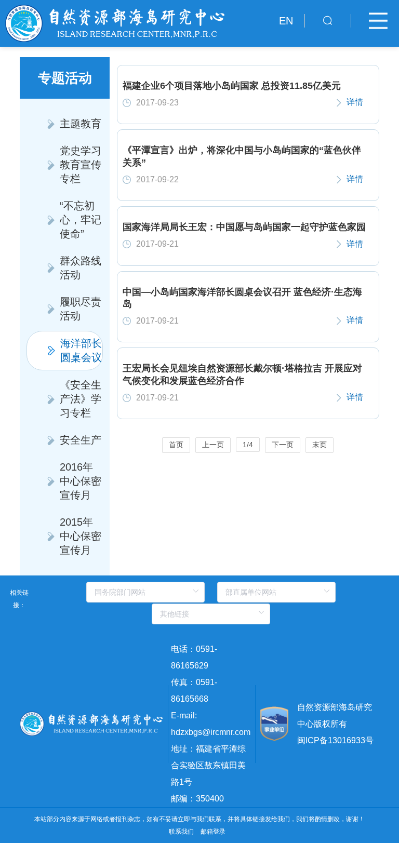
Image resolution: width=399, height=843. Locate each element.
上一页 (213, 444)
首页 (176, 444)
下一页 (283, 444)
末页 (319, 444)
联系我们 (181, 831)
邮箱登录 (213, 831)
